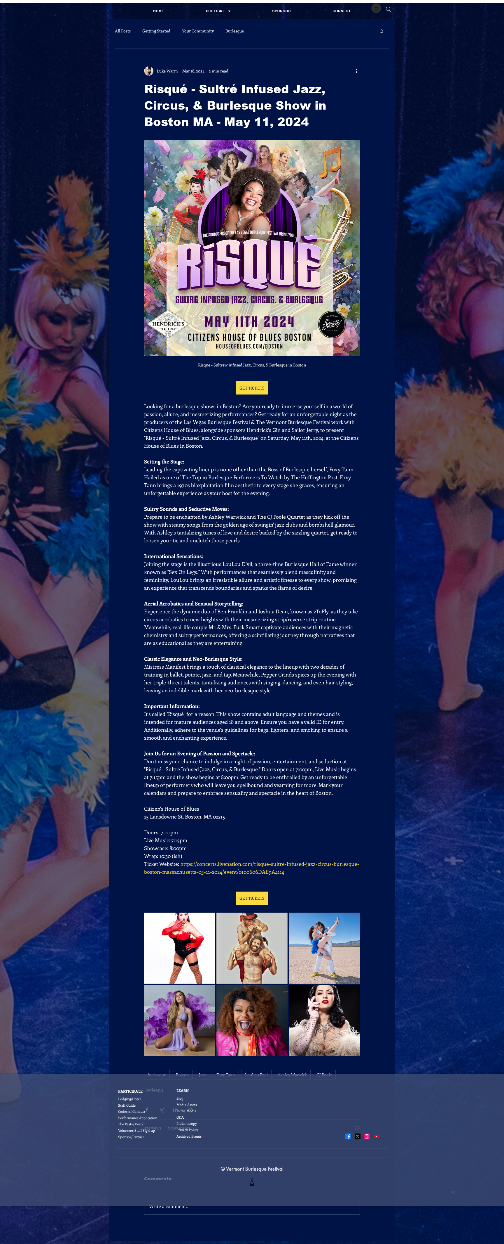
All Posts (123, 31)
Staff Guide (127, 1105)
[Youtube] (376, 1136)
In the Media (186, 1110)
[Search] (388, 9)
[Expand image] (179, 948)
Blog (179, 1098)
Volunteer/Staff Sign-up (136, 1130)
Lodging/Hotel (129, 1098)
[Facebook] (348, 1136)
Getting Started (156, 31)
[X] (357, 1136)
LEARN (182, 1090)
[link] (376, 8)
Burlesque (234, 31)
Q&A (180, 1117)
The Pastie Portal (131, 1124)
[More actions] (356, 71)
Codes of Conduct (131, 1111)
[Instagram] (367, 1136)
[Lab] (252, 1182)
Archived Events (189, 1136)
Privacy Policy (187, 1129)
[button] (381, 31)
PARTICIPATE (130, 1091)
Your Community (198, 31)
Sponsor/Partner (131, 1136)
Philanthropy (186, 1123)
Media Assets (186, 1104)
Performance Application (137, 1117)
